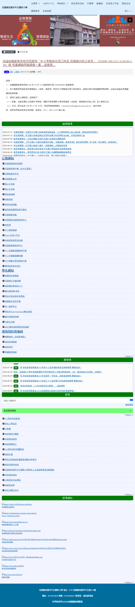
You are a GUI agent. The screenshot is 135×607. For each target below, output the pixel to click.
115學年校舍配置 (12, 419)
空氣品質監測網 (7, 542)
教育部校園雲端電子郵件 (16, 210)
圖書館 (100, 3)
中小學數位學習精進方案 (16, 261)
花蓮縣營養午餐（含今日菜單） (19, 169)
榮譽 (16, 369)
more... (129, 356)
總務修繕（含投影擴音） (16, 337)
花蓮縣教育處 (11, 215)
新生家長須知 (77, 3)
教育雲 (8, 225)
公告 (6, 72)
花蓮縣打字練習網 (13, 281)
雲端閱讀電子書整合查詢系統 (12, 533)
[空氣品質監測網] (34, 539)
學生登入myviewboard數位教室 (18, 312)
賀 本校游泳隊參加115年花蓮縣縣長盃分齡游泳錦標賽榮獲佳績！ (48, 389)
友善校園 (47, 11)
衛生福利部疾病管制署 (10, 551)
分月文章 (23, 52)
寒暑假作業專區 (12, 276)
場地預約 (9, 347)
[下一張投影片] (128, 31)
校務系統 (9, 199)
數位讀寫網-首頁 (12, 291)
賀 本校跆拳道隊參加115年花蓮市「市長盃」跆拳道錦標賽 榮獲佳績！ (51, 369)
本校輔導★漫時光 (8, 507)
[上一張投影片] (6, 31)
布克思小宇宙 (112, 3)
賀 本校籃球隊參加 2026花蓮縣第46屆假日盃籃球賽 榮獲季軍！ (48, 384)
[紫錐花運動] (12, 574)
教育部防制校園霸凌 (9, 568)
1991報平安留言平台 (9, 560)
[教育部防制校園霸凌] (13, 566)
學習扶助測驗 (11, 205)
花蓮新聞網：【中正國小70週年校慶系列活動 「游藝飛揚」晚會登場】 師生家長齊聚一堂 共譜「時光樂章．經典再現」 (66, 138)
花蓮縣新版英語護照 (14, 164)
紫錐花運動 (6, 577)
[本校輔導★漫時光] (17, 504)
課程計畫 (9, 454)
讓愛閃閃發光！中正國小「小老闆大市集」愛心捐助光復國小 (40, 152)
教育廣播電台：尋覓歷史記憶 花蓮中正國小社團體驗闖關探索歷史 (42, 148)
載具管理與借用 (12, 465)
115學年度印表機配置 (14, 449)
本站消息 (10, 52)
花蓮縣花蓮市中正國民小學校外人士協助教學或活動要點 (29, 470)
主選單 (34, 3)
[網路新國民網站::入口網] (15, 522)
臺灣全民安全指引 (13, 266)
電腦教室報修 (11, 352)
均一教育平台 (11, 306)
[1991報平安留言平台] (22, 557)
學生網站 (8, 270)
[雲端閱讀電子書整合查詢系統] (21, 530)
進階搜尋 (129, 405)
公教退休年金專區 (13, 480)
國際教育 (35, 11)
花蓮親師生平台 (12, 174)
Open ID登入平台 (12, 235)
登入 (127, 11)
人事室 (16, 72)
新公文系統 (10, 184)
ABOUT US (48, 3)
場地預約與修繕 (12, 331)
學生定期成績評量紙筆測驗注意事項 (21, 460)
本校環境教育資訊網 (14, 240)
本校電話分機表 (12, 434)
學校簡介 (61, 3)
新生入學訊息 (11, 424)
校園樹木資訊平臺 (13, 301)
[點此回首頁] (67, 31)
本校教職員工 (11, 444)
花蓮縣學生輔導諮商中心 (16, 220)
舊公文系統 (10, 189)
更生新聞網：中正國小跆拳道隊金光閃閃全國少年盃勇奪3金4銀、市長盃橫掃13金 (49, 131)
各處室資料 (10, 485)
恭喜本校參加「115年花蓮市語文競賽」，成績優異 (42, 379)
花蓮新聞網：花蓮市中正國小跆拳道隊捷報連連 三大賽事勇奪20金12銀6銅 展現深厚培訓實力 (56, 128)
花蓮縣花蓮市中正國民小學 (14, 7)
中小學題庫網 (11, 230)
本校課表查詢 (11, 439)
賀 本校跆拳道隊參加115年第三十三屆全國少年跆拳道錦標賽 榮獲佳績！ (52, 374)
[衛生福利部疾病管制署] (34, 548)
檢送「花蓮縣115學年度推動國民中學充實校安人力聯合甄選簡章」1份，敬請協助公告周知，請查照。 (58, 365)
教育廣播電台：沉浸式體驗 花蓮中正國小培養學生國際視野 (40, 135)
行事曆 (90, 3)
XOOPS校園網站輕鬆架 (72, 602)
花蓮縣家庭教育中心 (14, 246)
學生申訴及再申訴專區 (15, 296)
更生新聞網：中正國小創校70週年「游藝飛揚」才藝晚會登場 (40, 141)
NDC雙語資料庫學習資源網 (17, 327)
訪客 (11, 72)
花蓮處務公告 (11, 179)
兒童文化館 (10, 322)
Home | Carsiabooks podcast (11, 516)
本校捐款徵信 (11, 475)
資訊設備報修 (11, 342)
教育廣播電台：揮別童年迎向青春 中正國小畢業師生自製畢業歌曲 (42, 145)
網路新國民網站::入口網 (10, 525)
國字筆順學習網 (12, 317)
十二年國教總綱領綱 (14, 256)
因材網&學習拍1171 (14, 286)
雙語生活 (126, 3)
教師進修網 (10, 194)
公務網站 (8, 158)
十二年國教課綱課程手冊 (16, 251)
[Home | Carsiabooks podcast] (19, 513)
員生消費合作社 (12, 490)
